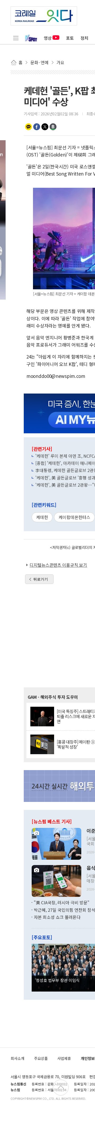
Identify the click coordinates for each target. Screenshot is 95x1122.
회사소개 (17, 1058)
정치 (84, 38)
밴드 (53, 126)
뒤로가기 (40, 579)
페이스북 (36, 126)
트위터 (44, 126)
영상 (48, 38)
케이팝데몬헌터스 (74, 517)
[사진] (56, 843)
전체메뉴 (16, 38)
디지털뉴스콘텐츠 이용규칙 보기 (58, 565)
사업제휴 (64, 1058)
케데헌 (42, 517)
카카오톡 (28, 126)
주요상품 (41, 1058)
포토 (70, 38)
